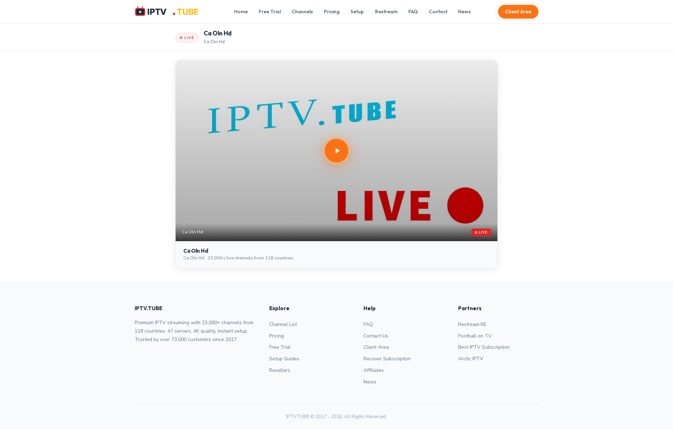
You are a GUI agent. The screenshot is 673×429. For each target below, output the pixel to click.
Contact (438, 11)
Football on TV (475, 336)
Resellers (279, 370)
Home (241, 11)
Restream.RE (472, 324)
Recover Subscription (387, 358)
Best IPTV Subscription (484, 347)
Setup (357, 11)
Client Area (518, 11)
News (464, 11)
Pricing (332, 11)
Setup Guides (284, 358)
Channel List (283, 324)
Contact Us (375, 336)
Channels (302, 11)
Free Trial (270, 11)
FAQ (413, 11)
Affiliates (373, 370)
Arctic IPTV (470, 358)
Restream (386, 11)
